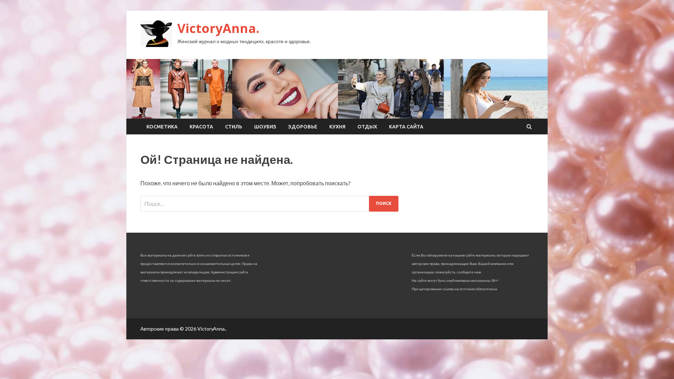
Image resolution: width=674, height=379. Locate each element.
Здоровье (302, 126)
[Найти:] (269, 204)
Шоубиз (265, 126)
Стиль (233, 126)
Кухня (337, 126)
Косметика (162, 126)
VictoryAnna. (218, 28)
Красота (201, 126)
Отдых (367, 126)
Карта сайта (406, 126)
